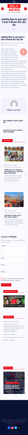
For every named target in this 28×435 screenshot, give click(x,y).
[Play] (5, 306)
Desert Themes (16, 423)
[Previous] (21, 368)
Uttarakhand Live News (19, 43)
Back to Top (14, 432)
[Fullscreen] (22, 306)
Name (3, 258)
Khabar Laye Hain (8, 43)
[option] (14, 383)
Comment (4, 245)
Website (3, 271)
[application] (14, 301)
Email (3, 265)
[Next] (23, 368)
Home (14, 28)
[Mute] (20, 306)
